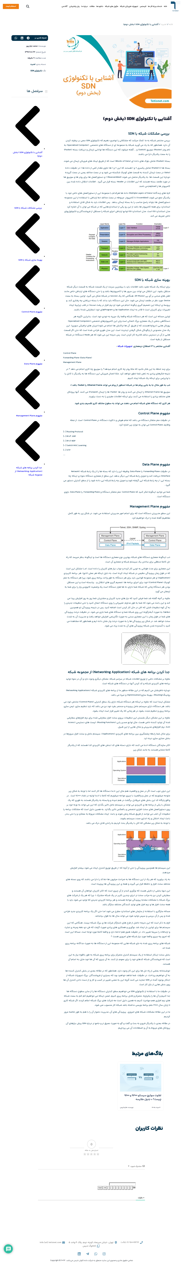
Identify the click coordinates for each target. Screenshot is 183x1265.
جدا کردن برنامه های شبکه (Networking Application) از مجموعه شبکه (28, 471)
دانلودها (99, 6)
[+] (100, 1187)
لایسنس (143, 6)
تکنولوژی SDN (36, 70)
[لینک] (109, 1188)
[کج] (129, 1188)
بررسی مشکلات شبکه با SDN (28, 208)
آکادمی (64, 6)
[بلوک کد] (112, 1188)
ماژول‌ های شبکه (111, 6)
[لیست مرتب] (120, 1188)
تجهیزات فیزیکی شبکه (129, 6)
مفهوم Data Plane (33, 364)
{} (105, 1187)
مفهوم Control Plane (32, 312)
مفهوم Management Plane (29, 416)
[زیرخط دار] (126, 1188)
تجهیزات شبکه (125, 346)
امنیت (164, 24)
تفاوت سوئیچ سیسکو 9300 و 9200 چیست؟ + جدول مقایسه (142, 1098)
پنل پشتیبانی (74, 6)
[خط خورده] (123, 1188)
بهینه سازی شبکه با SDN (30, 260)
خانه (165, 6)
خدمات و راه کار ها (155, 6)
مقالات (92, 6)
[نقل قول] (114, 1188)
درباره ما (84, 6)
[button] (27, 6)
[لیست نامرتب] (117, 1188)
